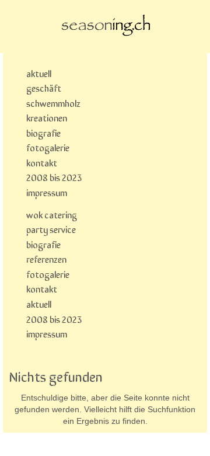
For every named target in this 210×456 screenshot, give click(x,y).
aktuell (38, 73)
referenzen (46, 259)
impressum (46, 192)
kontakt (41, 162)
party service (51, 229)
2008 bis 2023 (54, 177)
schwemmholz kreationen (53, 110)
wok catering (51, 214)
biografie (43, 133)
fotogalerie (47, 147)
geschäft (43, 88)
